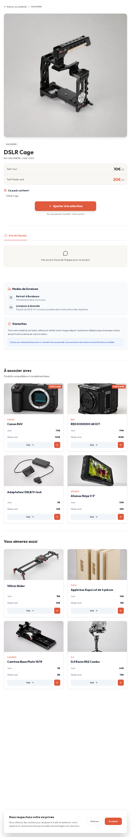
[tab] (15, 237)
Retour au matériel (17, 6)
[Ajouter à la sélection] (57, 445)
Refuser (95, 821)
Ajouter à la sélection (68, 206)
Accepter (113, 821)
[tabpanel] (65, 256)
